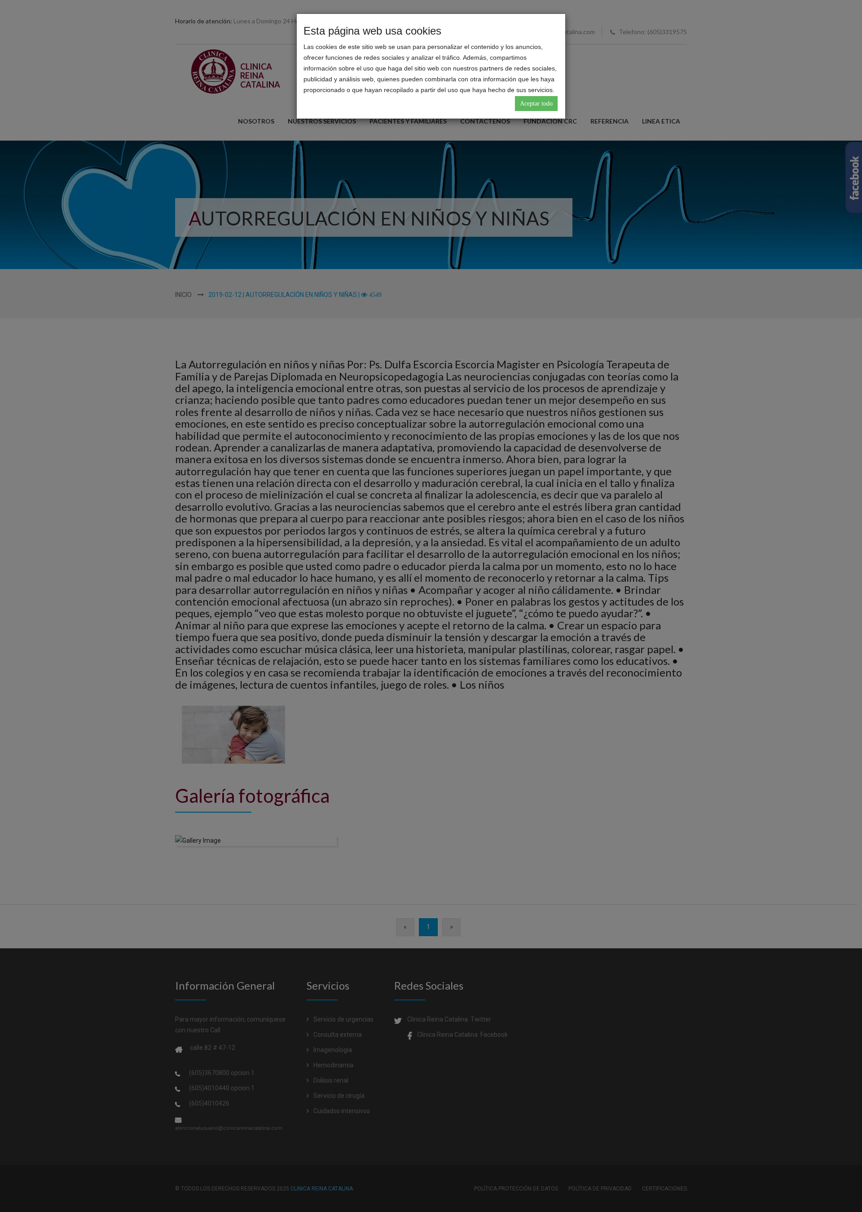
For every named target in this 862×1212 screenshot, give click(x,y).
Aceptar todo (536, 103)
